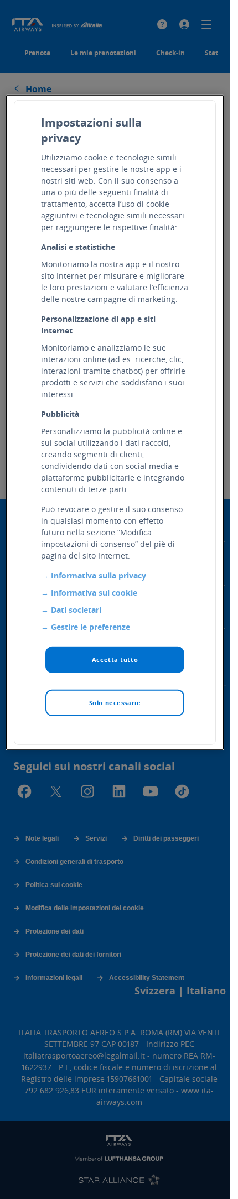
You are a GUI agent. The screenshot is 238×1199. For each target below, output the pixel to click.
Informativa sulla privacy (98, 575)
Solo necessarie (115, 702)
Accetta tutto (115, 659)
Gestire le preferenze (90, 627)
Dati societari (76, 609)
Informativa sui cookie (94, 592)
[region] (115, 422)
